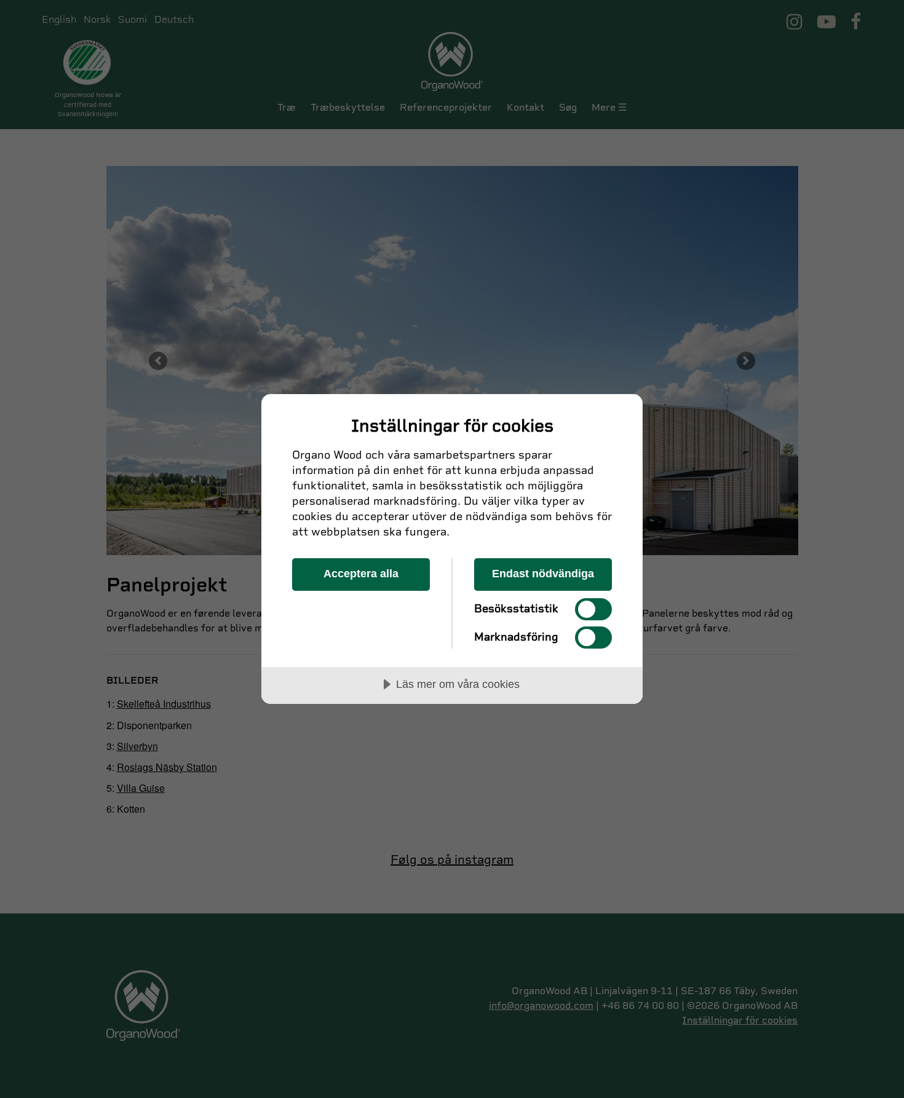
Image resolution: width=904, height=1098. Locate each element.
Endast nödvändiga (543, 573)
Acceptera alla (360, 573)
